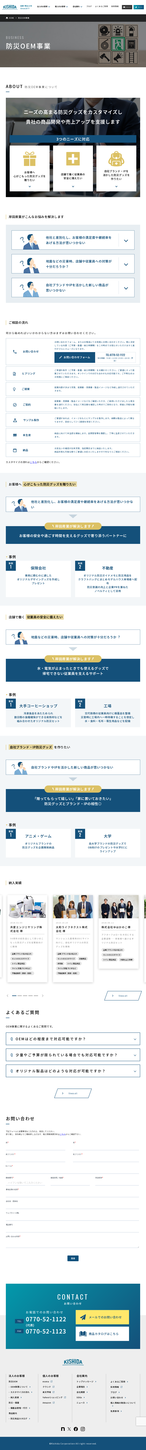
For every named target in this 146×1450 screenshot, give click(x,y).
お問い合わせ (116, 1397)
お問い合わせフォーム (77, 357)
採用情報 (114, 6)
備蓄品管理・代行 (19, 1407)
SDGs (79, 1397)
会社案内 (76, 6)
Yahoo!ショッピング (53, 1397)
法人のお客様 (42, 6)
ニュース (81, 1402)
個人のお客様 (60, 6)
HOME (11, 18)
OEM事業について (19, 1386)
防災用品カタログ (19, 1418)
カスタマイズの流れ (20, 1392)
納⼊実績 (15, 1397)
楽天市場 (47, 1392)
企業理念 (81, 1386)
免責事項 (114, 1411)
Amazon (47, 1402)
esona (46, 1381)
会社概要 (81, 1392)
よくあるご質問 (101, 6)
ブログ (89, 6)
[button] (8, 996)
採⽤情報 (114, 1386)
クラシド (47, 1386)
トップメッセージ (85, 1381)
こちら (33, 462)
